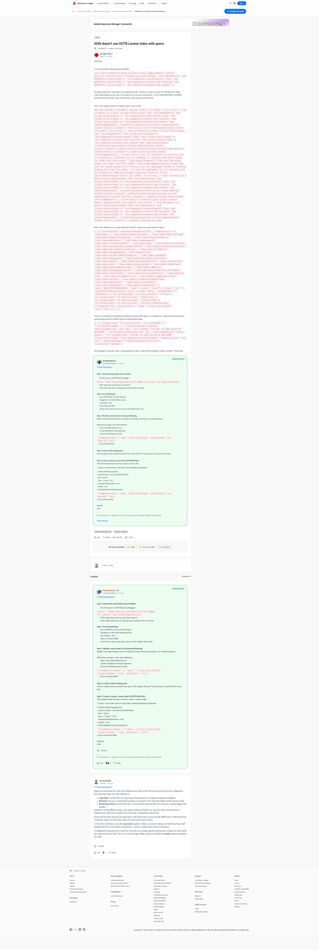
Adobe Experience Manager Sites (122, 11)
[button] (235, 11)
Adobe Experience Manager (101, 11)
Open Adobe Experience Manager (210, 24)
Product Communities (84, 11)
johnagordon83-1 (106, 54)
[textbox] (140, 446)
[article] (140, 677)
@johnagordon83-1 (105, 367)
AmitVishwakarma (109, 361)
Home (73, 11)
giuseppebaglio (105, 781)
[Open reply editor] (140, 565)
